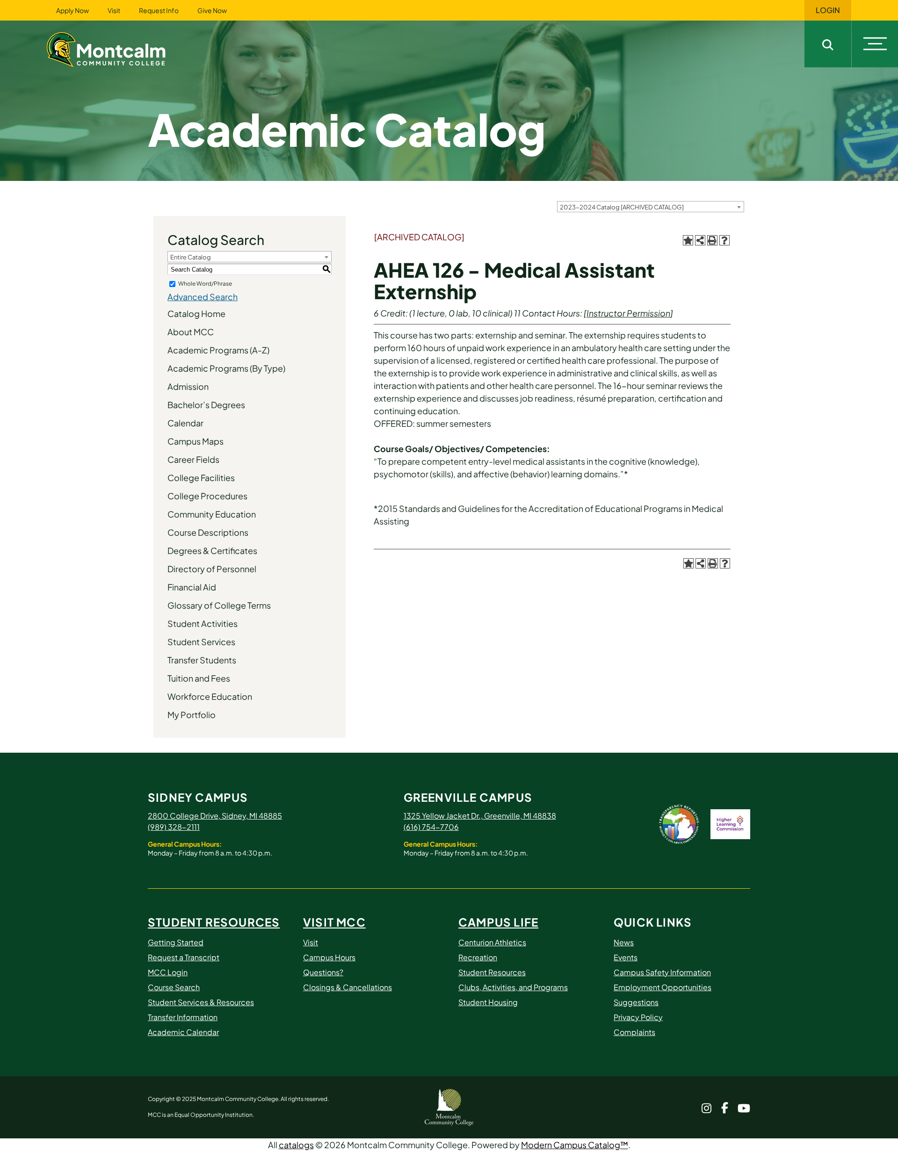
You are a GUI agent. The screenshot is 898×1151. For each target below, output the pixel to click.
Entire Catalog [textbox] (190, 257)
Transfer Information (182, 1017)
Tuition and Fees (198, 678)
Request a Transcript (183, 957)
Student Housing (488, 1002)
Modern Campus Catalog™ (574, 1144)
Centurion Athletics (492, 942)
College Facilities (201, 477)
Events (625, 957)
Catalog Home (196, 313)
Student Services (201, 641)
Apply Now (72, 10)
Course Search (174, 987)
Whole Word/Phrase (205, 283)
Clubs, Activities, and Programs (513, 987)
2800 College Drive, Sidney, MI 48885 (215, 815)
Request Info (159, 10)
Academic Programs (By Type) (226, 368)
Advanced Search (202, 296)
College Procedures (207, 495)
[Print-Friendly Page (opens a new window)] (712, 240)
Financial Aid (191, 587)
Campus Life (498, 922)
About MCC (190, 331)
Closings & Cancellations (347, 987)
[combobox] (650, 206)
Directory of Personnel (211, 568)
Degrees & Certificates (212, 550)
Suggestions (636, 1002)
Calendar (185, 422)
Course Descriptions (207, 532)
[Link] (118, 48)
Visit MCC (334, 922)
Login (828, 10)
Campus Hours (329, 957)
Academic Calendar (183, 1032)
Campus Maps (195, 441)
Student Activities (202, 623)
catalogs (296, 1144)
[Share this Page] (700, 240)
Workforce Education (209, 696)
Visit (114, 10)
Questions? (323, 972)
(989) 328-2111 (174, 827)
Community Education (211, 514)
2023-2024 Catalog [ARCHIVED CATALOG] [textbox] (622, 207)
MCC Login (168, 972)
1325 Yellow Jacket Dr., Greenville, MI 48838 (480, 815)
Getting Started (175, 942)
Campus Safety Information (662, 972)
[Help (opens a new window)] (724, 240)
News (624, 942)
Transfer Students (201, 660)
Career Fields (193, 459)
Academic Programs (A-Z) (218, 350)
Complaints (634, 1032)
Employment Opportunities (662, 987)
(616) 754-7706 (431, 827)
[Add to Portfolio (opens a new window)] (688, 240)
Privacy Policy (638, 1017)
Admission (188, 386)
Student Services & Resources (201, 1002)
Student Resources (214, 922)
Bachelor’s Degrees (206, 404)
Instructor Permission (628, 313)
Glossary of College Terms (219, 605)
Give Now (212, 10)
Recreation (477, 957)
